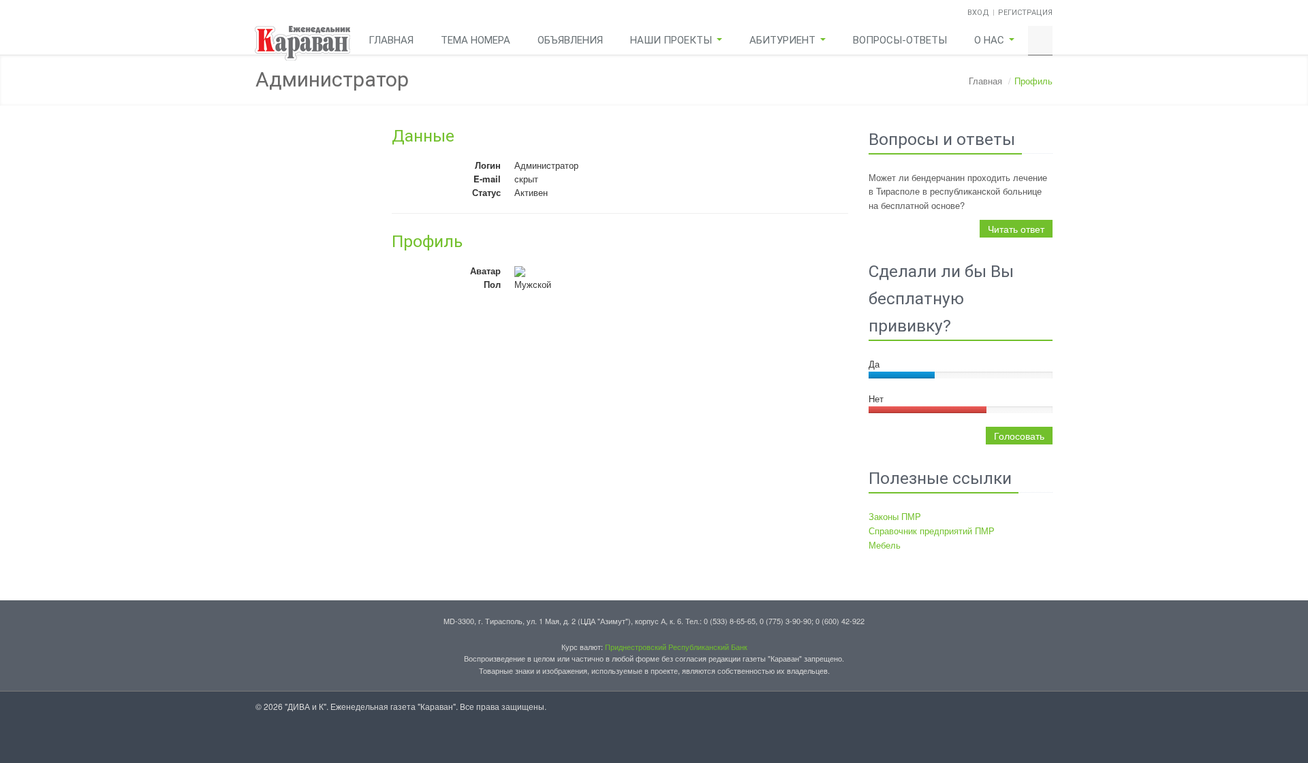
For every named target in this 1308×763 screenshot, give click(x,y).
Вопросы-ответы (900, 40)
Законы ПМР (895, 516)
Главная (391, 40)
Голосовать (1019, 435)
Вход (978, 12)
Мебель (885, 544)
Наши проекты (672, 40)
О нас (990, 40)
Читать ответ (1016, 229)
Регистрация (1025, 12)
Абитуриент (783, 40)
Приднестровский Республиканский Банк (676, 646)
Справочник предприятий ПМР (932, 530)
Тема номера (475, 40)
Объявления (570, 40)
